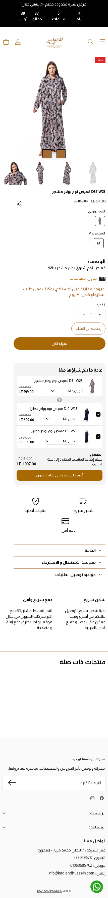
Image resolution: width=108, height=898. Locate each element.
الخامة (90, 550)
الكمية (100, 305)
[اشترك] (12, 783)
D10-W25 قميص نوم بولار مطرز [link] (53, 409)
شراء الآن (59, 343)
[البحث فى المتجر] (90, 42)
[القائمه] (102, 42)
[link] (92, 386)
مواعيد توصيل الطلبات (75, 574)
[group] (93, 173)
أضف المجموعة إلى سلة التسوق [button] (59, 475)
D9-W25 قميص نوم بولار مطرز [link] (54, 431)
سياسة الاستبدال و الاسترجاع (68, 562)
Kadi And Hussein (49, 890)
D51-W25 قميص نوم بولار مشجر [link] (58, 381)
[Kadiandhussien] (54, 41)
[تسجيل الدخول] (17, 42)
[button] (6, 42)
